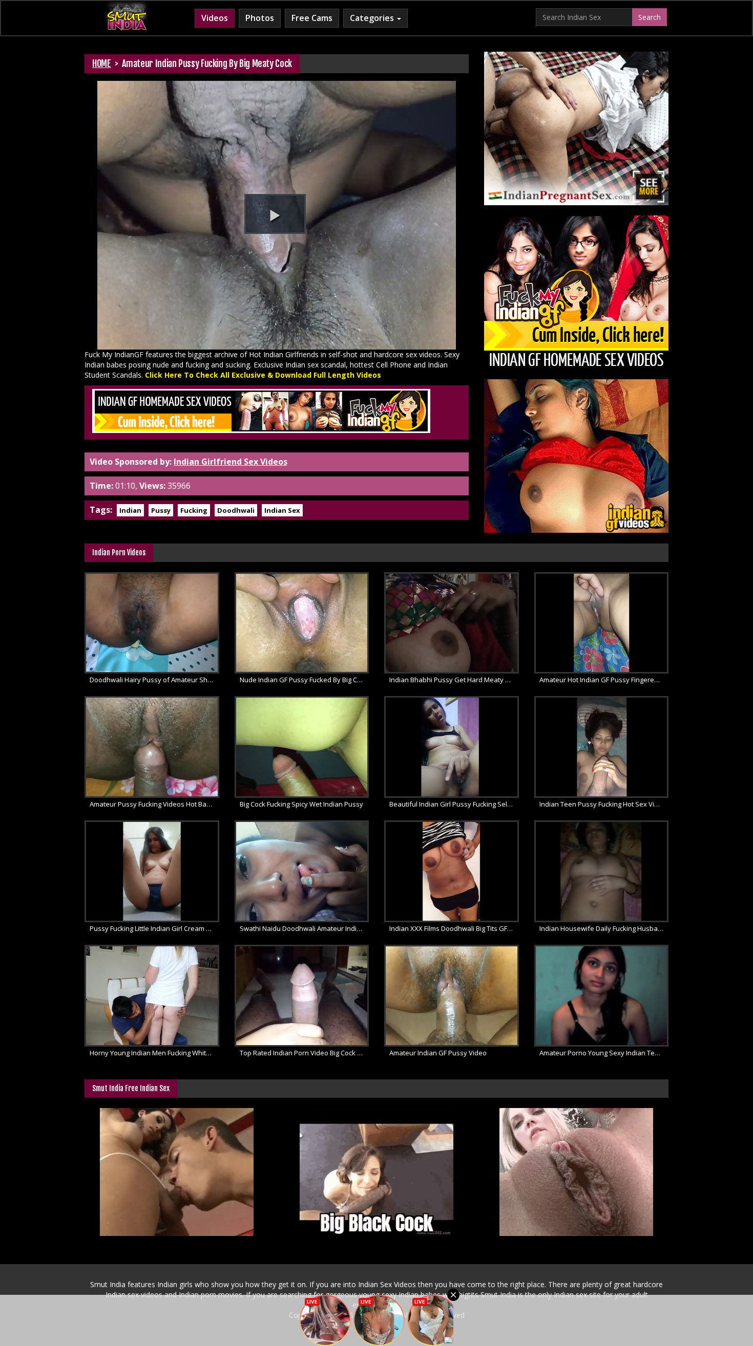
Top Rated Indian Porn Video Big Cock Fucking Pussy (304, 1052)
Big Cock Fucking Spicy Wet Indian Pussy (301, 804)
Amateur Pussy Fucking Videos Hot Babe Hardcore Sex (154, 804)
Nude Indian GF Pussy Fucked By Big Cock (304, 679)
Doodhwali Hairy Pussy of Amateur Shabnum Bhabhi (154, 679)
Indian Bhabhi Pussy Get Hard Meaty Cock (454, 679)
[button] (275, 214)
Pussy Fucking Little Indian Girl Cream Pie (153, 928)
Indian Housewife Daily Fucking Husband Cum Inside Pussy (604, 928)
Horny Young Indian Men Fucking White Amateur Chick (154, 1052)
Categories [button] (373, 18)
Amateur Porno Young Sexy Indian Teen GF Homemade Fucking (604, 1052)
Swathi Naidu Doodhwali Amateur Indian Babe (304, 928)
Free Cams (311, 18)
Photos (259, 18)
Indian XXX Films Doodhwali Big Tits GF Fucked (454, 928)
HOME (101, 63)
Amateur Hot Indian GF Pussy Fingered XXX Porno (604, 679)
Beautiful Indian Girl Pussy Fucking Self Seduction (454, 804)
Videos (214, 18)
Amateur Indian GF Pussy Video (438, 1052)
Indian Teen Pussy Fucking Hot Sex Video (602, 804)
